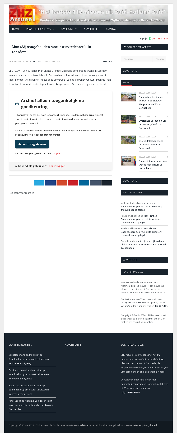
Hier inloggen (57, 166)
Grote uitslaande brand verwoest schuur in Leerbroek (151, 144)
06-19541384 (160, 38)
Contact (112, 28)
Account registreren (32, 144)
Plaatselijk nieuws (38, 28)
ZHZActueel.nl (37, 61)
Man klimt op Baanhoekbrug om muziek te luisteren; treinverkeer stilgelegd (141, 206)
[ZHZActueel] (88, 14)
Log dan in (58, 153)
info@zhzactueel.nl (131, 302)
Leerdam (107, 61)
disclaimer (148, 318)
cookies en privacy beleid (143, 425)
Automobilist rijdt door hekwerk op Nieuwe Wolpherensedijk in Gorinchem (151, 102)
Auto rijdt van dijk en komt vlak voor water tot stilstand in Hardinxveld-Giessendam (143, 244)
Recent (127, 82)
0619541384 (161, 305)
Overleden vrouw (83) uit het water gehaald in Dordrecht (152, 124)
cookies (149, 321)
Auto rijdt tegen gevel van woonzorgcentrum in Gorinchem (153, 164)
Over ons (67, 28)
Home (15, 28)
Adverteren (91, 28)
